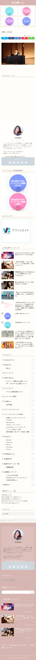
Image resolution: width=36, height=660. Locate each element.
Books (19, 444)
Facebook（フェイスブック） (19, 427)
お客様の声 (18, 459)
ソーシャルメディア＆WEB (18, 414)
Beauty (19, 440)
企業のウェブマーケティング (19, 418)
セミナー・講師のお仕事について (19, 381)
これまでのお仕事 (19, 475)
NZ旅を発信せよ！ (19, 480)
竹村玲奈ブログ (6, 495)
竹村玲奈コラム (18, 454)
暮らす (19, 368)
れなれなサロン (18, 360)
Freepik (15, 645)
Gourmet (19, 447)
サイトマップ (18, 373)
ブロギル (19, 420)
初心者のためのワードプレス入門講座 (14, 501)
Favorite (19, 442)
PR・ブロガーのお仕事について (19, 383)
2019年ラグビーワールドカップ (19, 478)
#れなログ (18, 436)
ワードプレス (18, 388)
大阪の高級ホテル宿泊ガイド (11, 499)
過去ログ (18, 485)
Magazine (18, 365)
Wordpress (19, 422)
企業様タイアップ (18, 472)
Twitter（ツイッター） (19, 425)
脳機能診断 (19, 467)
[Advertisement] (18, 100)
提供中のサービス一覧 (18, 464)
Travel (19, 449)
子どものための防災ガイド (10, 503)
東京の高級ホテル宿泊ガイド (11, 497)
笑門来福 (19, 404)
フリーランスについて (18, 409)
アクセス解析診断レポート (19, 392)
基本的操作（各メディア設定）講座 (19, 432)
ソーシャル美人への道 (19, 429)
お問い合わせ (18, 378)
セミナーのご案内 (18, 396)
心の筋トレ (18, 2)
